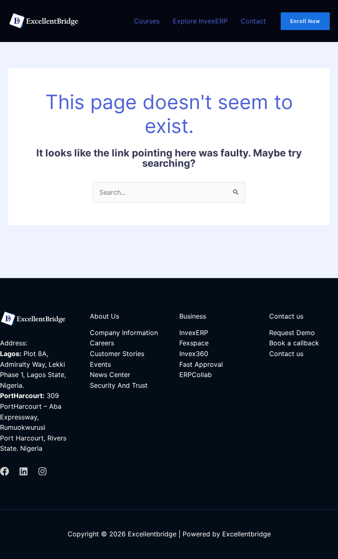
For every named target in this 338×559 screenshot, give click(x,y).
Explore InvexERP (200, 21)
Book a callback (294, 343)
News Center (110, 374)
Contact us (286, 353)
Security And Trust (119, 385)
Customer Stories (117, 353)
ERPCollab (195, 374)
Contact (253, 21)
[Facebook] (4, 471)
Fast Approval (201, 364)
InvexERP (193, 332)
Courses (147, 21)
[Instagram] (42, 471)
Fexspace (194, 343)
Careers (102, 343)
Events (100, 364)
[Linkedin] (23, 471)
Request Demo (292, 332)
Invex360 (193, 353)
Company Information (124, 332)
